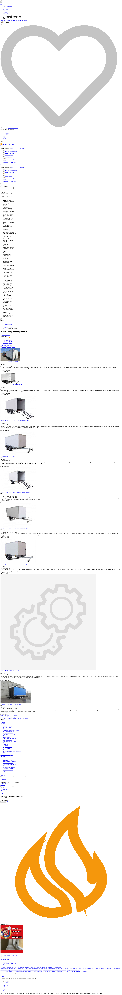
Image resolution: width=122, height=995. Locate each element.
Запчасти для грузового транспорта (12, 751)
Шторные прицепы (8, 770)
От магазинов (6, 800)
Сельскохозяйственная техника (11, 738)
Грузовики (5, 745)
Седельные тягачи (7, 747)
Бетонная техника (7, 726)
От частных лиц (7, 799)
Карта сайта (6, 988)
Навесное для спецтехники (9, 741)
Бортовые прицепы (8, 760)
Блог (4, 10)
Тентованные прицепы (8, 768)
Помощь (5, 12)
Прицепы (5, 750)
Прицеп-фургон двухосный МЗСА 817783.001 (11, 384)
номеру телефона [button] (61, 993)
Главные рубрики (7, 962)
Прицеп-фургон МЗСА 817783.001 (9, 456)
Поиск (2, 320)
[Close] (1, 2)
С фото (5, 797)
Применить (3, 801)
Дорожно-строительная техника (11, 730)
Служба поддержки (8, 991)
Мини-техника (6, 737)
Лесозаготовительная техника (10, 736)
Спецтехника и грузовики (9, 963)
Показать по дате (7, 340)
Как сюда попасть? (5, 959)
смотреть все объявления (9, 162)
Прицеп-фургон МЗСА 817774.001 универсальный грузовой (15, 528)
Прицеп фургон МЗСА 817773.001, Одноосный (12, 361)
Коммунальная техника (9, 734)
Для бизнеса (6, 13)
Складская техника (7, 740)
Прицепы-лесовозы (8, 763)
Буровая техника (7, 727)
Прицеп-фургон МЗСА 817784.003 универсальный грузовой (15, 420)
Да (1, 4)
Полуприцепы (6, 748)
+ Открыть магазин (7, 6)
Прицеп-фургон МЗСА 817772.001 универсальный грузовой (15, 564)
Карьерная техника (8, 733)
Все (4, 752)
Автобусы (5, 744)
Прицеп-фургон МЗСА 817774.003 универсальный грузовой (15, 492)
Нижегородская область (9, 974)
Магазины (5, 9)
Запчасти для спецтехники (9, 743)
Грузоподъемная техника (9, 729)
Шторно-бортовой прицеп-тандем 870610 (11, 704)
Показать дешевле (7, 341)
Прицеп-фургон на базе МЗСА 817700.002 (11, 670)
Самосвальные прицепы (9, 767)
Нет (3, 4)
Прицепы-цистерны (8, 765)
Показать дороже (7, 343)
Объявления (6, 8)
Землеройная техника (8, 731)
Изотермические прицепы (9, 761)
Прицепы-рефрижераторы (9, 764)
